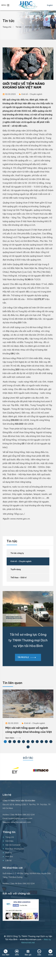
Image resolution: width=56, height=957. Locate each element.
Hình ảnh (9, 856)
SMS (17, 954)
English (50, 5)
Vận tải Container (13, 845)
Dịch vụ (8, 853)
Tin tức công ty (17, 553)
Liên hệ (8, 860)
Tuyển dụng (16, 569)
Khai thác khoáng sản (14, 849)
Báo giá (28, 954)
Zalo (39, 954)
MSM (50, 954)
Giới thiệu (9, 841)
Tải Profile (23, 657)
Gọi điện (5, 954)
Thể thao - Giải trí (19, 577)
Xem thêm (9, 738)
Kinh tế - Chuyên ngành (21, 561)
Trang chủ (7, 27)
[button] (5, 5)
